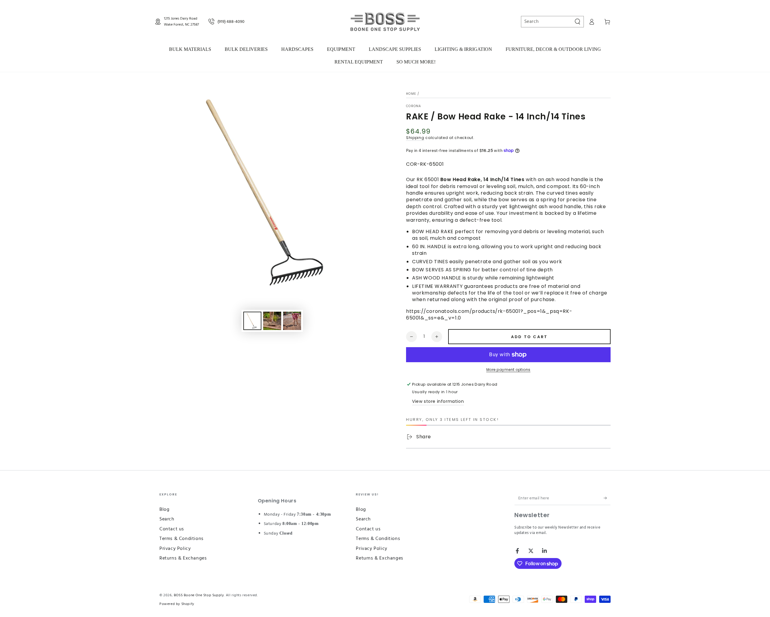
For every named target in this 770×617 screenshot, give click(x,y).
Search (166, 519)
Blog (164, 510)
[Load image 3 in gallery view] (292, 321)
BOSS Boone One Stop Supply (199, 595)
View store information (438, 401)
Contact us (171, 529)
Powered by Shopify (176, 604)
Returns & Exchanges (183, 558)
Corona (413, 106)
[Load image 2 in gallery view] (272, 321)
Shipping (415, 137)
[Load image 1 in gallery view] (252, 321)
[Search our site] (577, 22)
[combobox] (549, 21)
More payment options (508, 369)
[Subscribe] (607, 498)
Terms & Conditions (181, 539)
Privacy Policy (175, 549)
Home (411, 93)
